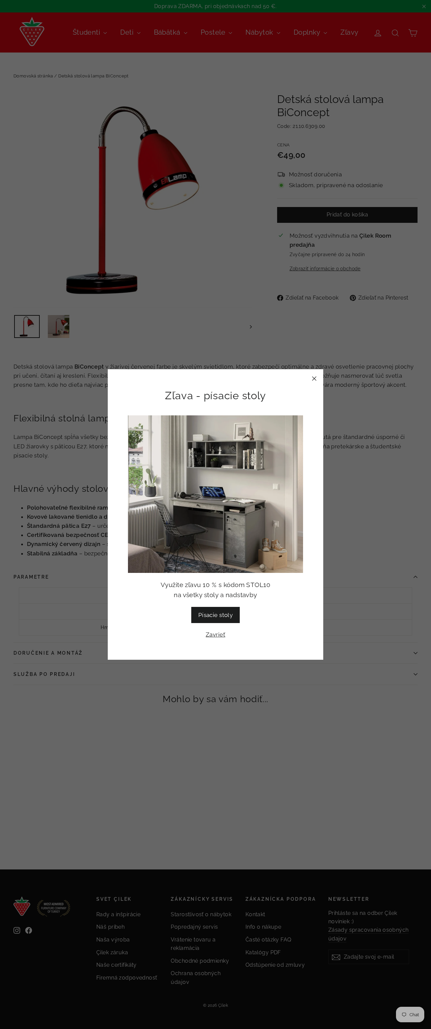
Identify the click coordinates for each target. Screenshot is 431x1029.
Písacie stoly (215, 615)
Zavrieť (215, 634)
